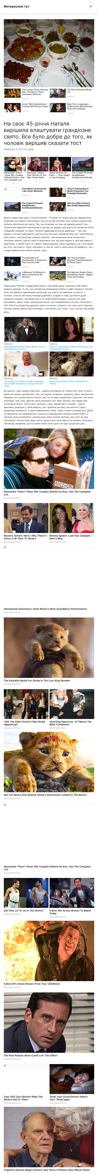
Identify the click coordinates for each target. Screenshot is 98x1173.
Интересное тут (16, 6)
